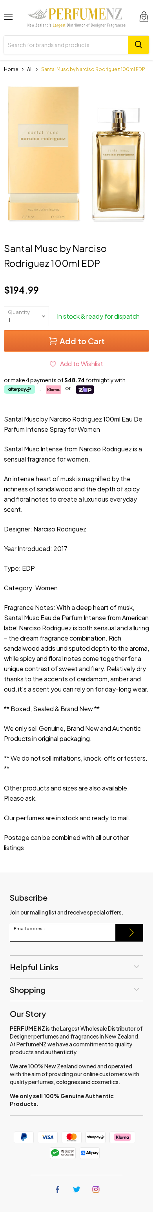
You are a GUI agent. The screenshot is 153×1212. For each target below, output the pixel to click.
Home (11, 69)
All (30, 69)
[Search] (138, 45)
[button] (76, 364)
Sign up (129, 933)
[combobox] (66, 45)
